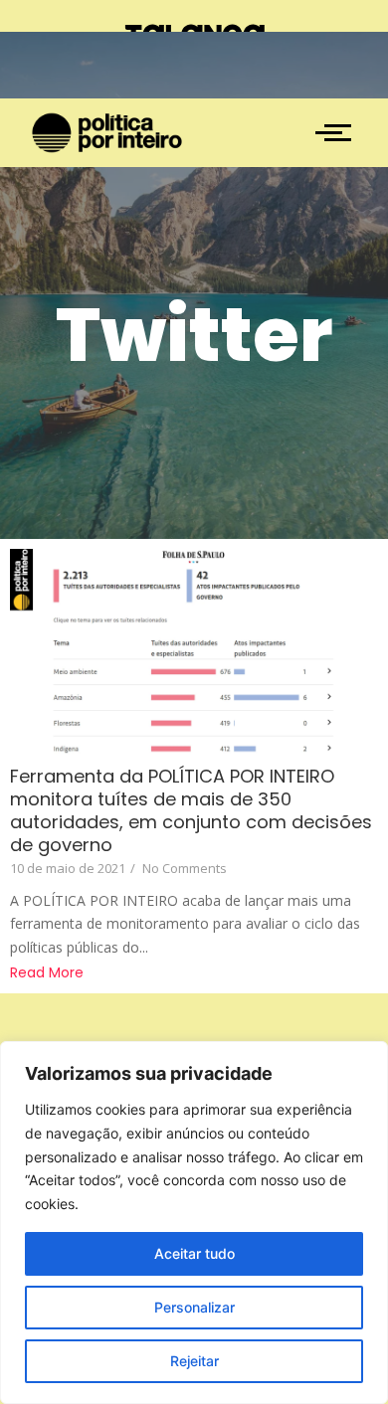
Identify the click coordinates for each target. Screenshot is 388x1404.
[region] (194, 1222)
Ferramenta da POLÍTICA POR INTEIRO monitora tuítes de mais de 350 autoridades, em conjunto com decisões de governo (191, 810)
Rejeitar (194, 1360)
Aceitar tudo (194, 1253)
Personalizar (194, 1307)
